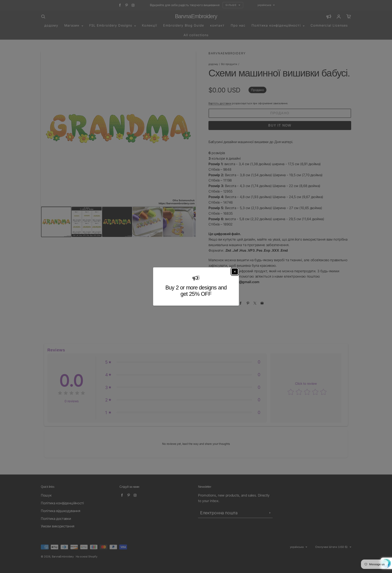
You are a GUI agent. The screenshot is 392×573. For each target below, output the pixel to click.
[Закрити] (235, 271)
